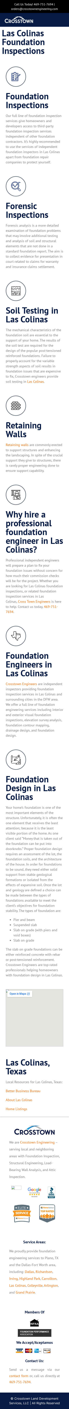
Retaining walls (17, 445)
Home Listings (16, 1109)
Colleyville (35, 1285)
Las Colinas (35, 381)
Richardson (44, 1271)
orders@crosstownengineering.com (34, 9)
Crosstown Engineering (37, 1142)
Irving (13, 1278)
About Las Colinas (19, 1100)
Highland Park (29, 1278)
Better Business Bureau (23, 1091)
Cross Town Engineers (34, 601)
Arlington (51, 1285)
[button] (60, 20)
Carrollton (49, 1278)
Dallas (29, 1271)
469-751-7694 (43, 4)
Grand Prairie (25, 1292)
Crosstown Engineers (21, 684)
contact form (18, 1376)
